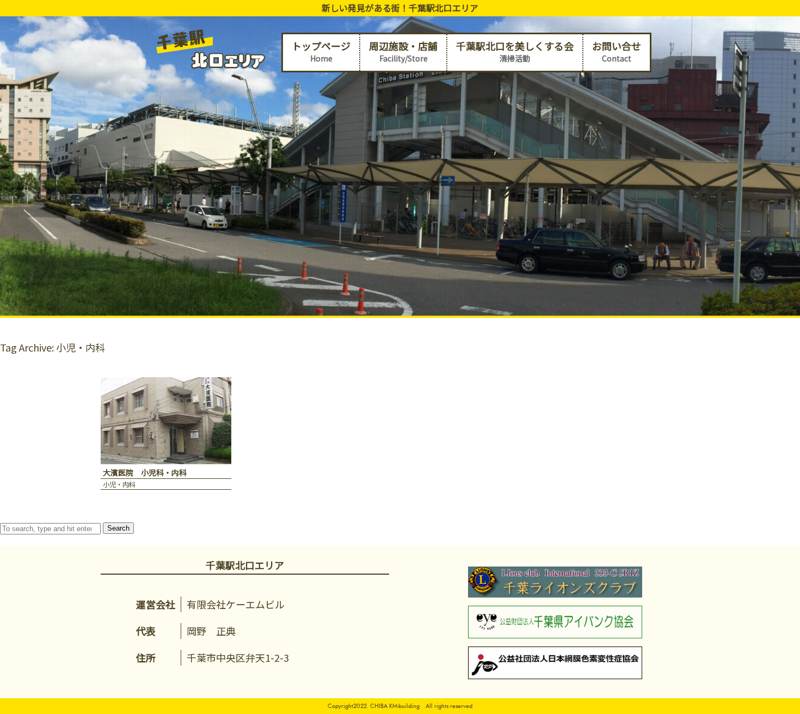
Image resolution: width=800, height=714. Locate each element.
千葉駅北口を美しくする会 (515, 51)
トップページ (321, 51)
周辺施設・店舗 (403, 51)
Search (118, 528)
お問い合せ (616, 51)
